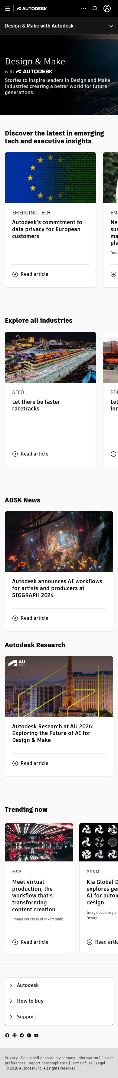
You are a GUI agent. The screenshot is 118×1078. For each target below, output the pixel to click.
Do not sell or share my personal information (59, 1057)
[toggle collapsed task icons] (83, 8)
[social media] (22, 1035)
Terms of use (82, 1063)
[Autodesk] (32, 8)
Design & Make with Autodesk (39, 25)
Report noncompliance (48, 1063)
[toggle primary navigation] (11, 8)
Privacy (11, 1057)
